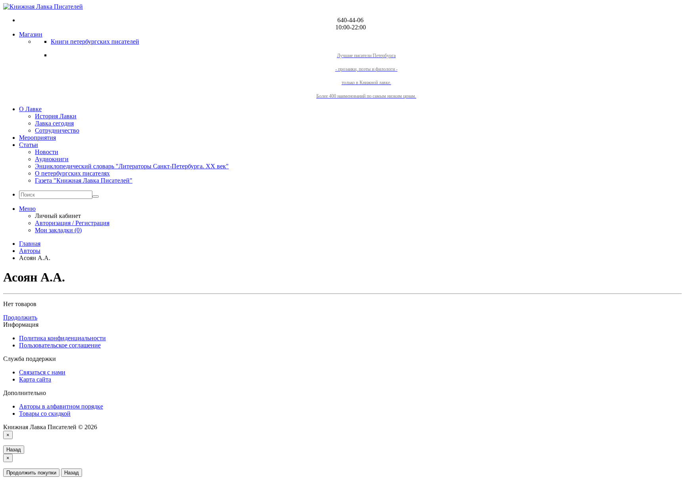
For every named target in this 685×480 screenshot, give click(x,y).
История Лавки (56, 116)
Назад (13, 450)
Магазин (30, 34)
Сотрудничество (57, 130)
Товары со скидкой (45, 413)
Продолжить (20, 317)
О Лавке (30, 109)
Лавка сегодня (54, 123)
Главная (29, 243)
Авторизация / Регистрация (72, 223)
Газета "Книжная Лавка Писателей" (83, 180)
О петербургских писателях (72, 173)
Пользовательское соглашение (60, 345)
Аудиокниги (52, 159)
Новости (46, 151)
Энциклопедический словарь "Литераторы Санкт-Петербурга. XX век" (132, 166)
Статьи (28, 144)
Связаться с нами (42, 372)
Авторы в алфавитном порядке (61, 406)
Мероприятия (37, 137)
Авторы (29, 250)
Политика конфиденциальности (62, 338)
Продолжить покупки (31, 473)
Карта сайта (35, 379)
